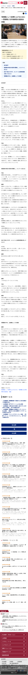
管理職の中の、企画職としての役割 (12, 76)
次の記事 (14, 433)
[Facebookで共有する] (26, 13)
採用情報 (20, 661)
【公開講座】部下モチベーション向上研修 (12, 404)
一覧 (14, 429)
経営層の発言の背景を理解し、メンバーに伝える (14, 68)
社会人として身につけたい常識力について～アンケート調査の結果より (14, 626)
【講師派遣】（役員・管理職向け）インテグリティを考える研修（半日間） (14, 616)
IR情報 (11, 661)
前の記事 (14, 425)
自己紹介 (6, 65)
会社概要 (4, 661)
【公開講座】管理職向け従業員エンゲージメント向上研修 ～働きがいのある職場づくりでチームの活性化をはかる (14, 410)
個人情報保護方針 (14, 663)
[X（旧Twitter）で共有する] (23, 13)
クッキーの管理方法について (19, 667)
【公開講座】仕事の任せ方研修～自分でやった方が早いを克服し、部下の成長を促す (14, 406)
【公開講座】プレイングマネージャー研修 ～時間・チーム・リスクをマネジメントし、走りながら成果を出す (14, 415)
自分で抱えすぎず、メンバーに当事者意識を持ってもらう (14, 73)
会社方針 (4, 663)
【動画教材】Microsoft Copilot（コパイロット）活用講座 (14, 620)
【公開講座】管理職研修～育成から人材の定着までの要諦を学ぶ (14, 401)
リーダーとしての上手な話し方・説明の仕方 (13, 630)
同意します (14, 672)
